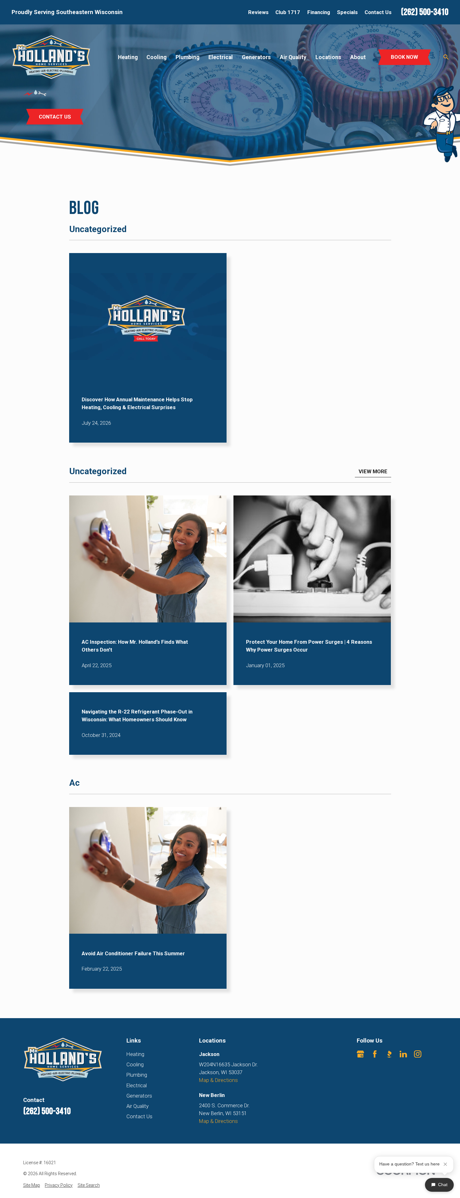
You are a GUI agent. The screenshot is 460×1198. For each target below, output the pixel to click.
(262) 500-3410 (424, 12)
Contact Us (378, 12)
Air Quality (137, 1106)
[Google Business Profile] (360, 1054)
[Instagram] (417, 1054)
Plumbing (136, 1075)
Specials (347, 12)
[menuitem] (31, 1185)
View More (373, 471)
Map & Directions (218, 1080)
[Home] (51, 57)
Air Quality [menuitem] (293, 57)
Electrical (136, 1085)
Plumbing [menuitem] (187, 57)
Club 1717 (287, 12)
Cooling (135, 1064)
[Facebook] (374, 1054)
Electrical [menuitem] (220, 57)
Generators (139, 1096)
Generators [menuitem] (256, 57)
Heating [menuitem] (128, 57)
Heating (135, 1054)
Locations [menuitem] (328, 57)
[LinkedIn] (403, 1054)
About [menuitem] (358, 57)
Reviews (258, 12)
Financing (318, 12)
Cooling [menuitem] (156, 57)
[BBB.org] (389, 1054)
